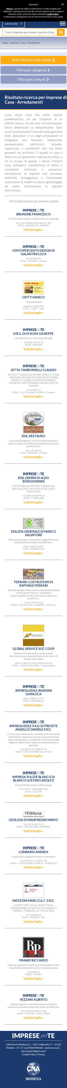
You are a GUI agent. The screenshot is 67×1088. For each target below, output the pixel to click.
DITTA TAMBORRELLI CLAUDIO (33, 370)
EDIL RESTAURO (33, 436)
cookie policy (53, 14)
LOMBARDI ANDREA (33, 852)
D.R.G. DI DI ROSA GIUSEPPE (33, 333)
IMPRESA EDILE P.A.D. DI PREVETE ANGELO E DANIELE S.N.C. (33, 727)
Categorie (11, 23)
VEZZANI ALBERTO (33, 999)
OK (62, 4)
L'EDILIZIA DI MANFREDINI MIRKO (33, 820)
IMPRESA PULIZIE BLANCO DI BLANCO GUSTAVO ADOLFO (33, 778)
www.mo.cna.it (52, 1047)
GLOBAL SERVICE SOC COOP (34, 649)
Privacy (41, 1054)
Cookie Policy (29, 1054)
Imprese (14, 42)
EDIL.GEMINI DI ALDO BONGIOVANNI (33, 479)
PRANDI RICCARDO (33, 960)
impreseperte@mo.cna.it (33, 1051)
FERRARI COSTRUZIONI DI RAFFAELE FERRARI (33, 583)
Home (5, 42)
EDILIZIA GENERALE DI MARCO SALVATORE (33, 533)
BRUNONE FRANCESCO (33, 214)
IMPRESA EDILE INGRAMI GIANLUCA (33, 692)
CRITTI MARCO (33, 297)
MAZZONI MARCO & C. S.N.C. (33, 900)
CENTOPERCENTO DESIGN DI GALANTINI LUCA (33, 252)
